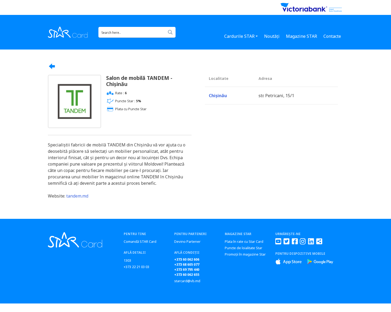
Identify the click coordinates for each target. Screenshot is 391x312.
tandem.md (77, 196)
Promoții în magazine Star (245, 254)
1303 (127, 260)
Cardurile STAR (239, 36)
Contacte (332, 36)
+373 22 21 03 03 (136, 266)
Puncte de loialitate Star (243, 247)
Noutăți (272, 36)
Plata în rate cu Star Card (244, 241)
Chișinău (218, 95)
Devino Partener (187, 241)
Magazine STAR (301, 36)
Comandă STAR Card (140, 241)
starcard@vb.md (187, 280)
